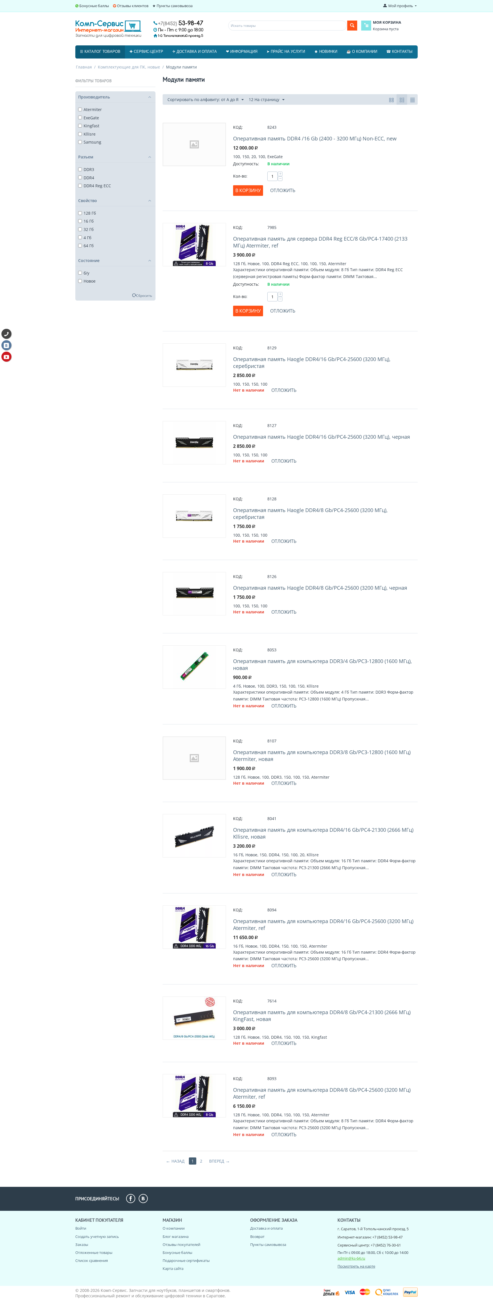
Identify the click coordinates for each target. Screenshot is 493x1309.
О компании (174, 1228)
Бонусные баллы (94, 5)
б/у (86, 273)
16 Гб (89, 221)
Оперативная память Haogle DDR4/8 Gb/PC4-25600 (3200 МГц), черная (320, 587)
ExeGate (91, 117)
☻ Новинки (325, 51)
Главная (84, 67)
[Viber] (6, 334)
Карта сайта (173, 1268)
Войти (80, 1228)
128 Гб (90, 213)
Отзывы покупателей (181, 1244)
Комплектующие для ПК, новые (129, 67)
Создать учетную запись (97, 1236)
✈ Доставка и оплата (194, 51)
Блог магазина (176, 1236)
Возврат (257, 1236)
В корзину (248, 190)
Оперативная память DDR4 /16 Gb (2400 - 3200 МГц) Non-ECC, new (315, 138)
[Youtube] (6, 357)
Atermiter (93, 109)
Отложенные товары (93, 1252)
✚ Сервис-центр (146, 51)
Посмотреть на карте (356, 1266)
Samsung (92, 142)
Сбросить (144, 295)
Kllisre (90, 134)
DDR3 (89, 169)
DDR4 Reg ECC (97, 185)
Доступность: (246, 163)
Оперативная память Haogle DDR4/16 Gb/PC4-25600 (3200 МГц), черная (321, 436)
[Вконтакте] (6, 345)
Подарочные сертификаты (186, 1260)
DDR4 (89, 177)
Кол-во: (240, 176)
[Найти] (352, 26)
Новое (90, 281)
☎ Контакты (399, 51)
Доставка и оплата (266, 1228)
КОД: (238, 127)
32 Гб (89, 229)
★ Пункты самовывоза (172, 5)
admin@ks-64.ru (351, 1258)
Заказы (81, 1244)
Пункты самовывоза (268, 1244)
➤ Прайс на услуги (285, 51)
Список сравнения (91, 1260)
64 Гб (89, 245)
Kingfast (91, 125)
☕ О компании (361, 51)
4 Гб (87, 237)
